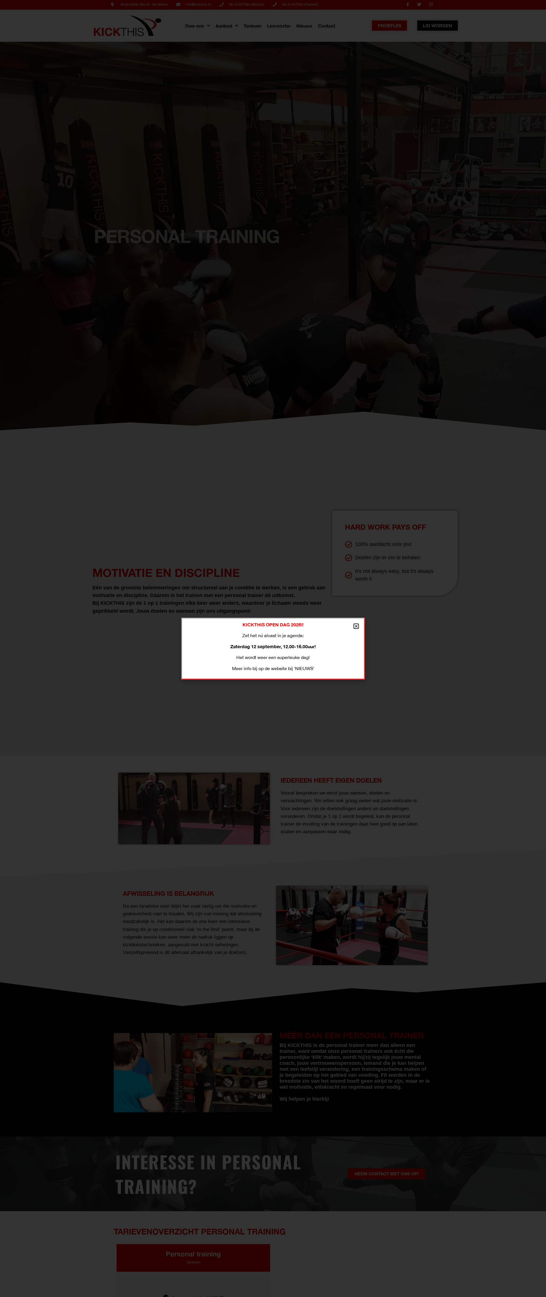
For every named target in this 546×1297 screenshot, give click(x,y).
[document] (273, 648)
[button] (356, 626)
